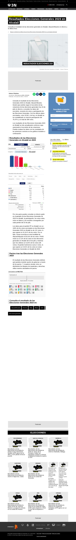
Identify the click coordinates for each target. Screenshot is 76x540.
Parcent (10, 176)
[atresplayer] (60, 4)
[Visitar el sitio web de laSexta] (27, 525)
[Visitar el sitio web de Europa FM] (58, 525)
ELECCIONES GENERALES (58, 151)
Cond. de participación (41, 536)
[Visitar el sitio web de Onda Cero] (53, 525)
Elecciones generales (15, 313)
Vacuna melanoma (62, 1)
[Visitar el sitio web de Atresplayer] (40, 528)
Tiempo (33, 9)
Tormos (18, 179)
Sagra (23, 179)
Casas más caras (44, 1)
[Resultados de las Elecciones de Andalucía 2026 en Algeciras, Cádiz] (18, 467)
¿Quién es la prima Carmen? (60, 161)
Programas (40, 9)
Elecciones (38, 432)
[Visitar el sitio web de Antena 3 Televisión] (22, 525)
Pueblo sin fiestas (37, 1)
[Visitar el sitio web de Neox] (33, 525)
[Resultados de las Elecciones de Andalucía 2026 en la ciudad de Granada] (38, 467)
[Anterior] (8, 1)
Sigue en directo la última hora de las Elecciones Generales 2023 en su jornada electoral (33, 32)
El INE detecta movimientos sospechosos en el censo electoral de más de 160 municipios (61, 155)
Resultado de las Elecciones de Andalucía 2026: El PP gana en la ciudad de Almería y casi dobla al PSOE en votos (52, 472)
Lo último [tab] (65, 139)
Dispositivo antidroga (21, 1)
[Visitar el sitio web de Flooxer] (48, 528)
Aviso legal (39, 533)
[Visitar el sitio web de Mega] (43, 525)
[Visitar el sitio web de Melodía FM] (64, 525)
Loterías (26, 9)
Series (56, 9)
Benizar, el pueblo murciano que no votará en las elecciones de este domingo (61, 147)
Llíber (36, 176)
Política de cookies (56, 533)
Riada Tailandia (29, 1)
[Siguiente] (67, 1)
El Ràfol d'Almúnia (31, 179)
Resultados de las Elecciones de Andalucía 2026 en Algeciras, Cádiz (16, 475)
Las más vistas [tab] (55, 139)
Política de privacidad (46, 533)
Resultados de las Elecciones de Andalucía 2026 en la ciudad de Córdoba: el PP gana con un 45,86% (57, 506)
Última (52, 4)
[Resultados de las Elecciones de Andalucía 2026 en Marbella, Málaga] (58, 442)
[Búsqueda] (66, 4)
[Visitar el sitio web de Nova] (38, 525)
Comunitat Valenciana (21, 151)
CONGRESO (21, 144)
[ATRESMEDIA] (12, 527)
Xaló (25, 176)
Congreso (10, 151)
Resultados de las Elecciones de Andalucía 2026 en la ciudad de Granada (36, 476)
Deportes (19, 9)
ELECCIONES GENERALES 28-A (60, 143)
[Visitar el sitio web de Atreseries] (48, 525)
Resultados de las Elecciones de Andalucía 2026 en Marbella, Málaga (56, 450)
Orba (15, 176)
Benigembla (11, 179)
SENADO (37, 144)
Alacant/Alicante (15, 307)
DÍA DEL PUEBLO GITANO (58, 159)
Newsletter (64, 9)
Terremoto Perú (13, 1)
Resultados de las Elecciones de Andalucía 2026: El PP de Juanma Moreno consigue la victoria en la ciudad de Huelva (16, 506)
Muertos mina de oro (53, 1)
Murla (20, 176)
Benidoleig (30, 176)
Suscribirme (61, 129)
